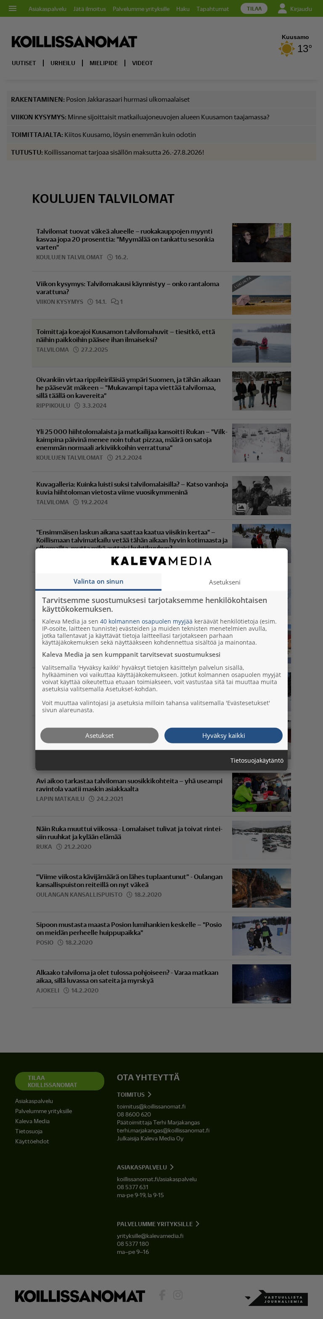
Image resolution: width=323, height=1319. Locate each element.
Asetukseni (225, 581)
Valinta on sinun (99, 581)
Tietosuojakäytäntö (256, 760)
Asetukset (99, 735)
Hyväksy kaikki (223, 735)
